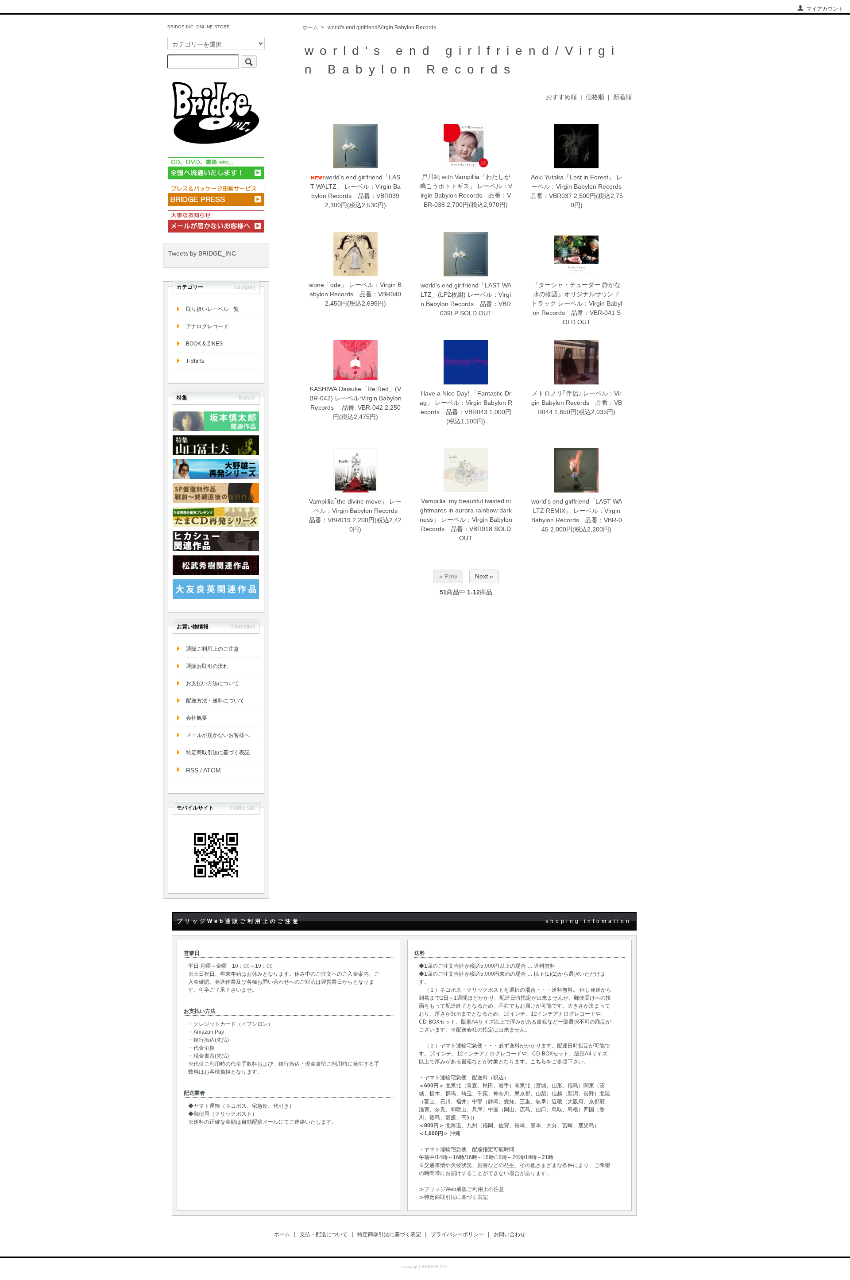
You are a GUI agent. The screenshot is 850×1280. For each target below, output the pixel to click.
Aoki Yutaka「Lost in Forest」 (572, 177)
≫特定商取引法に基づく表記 (453, 1197)
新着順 (622, 97)
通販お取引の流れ (207, 666)
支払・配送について (324, 1234)
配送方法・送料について (215, 701)
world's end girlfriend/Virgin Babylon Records (382, 27)
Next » (484, 576)
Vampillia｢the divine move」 (348, 501)
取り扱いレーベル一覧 (212, 309)
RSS (192, 770)
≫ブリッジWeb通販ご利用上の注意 (461, 1189)
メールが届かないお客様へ (218, 735)
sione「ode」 (328, 284)
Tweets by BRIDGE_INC (202, 253)
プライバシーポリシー (457, 1234)
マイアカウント (824, 9)
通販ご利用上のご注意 (212, 649)
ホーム (310, 27)
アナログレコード (207, 326)
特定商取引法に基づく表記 (218, 752)
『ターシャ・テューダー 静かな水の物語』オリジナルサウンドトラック (576, 294)
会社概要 (196, 718)
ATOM (212, 770)
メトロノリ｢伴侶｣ (556, 393)
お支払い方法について (212, 683)
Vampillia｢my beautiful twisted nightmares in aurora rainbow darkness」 (466, 510)
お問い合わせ (509, 1234)
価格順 (595, 97)
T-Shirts (195, 361)
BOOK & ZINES (204, 344)
